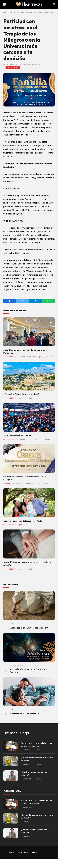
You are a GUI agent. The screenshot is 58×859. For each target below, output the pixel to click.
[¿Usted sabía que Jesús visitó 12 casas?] (29, 605)
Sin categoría (13, 68)
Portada (6, 12)
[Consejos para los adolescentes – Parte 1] (29, 502)
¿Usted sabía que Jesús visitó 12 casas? (29, 627)
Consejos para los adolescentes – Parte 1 (23, 520)
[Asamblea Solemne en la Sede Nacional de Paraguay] (29, 331)
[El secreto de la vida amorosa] (29, 691)
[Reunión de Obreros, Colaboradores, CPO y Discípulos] (29, 458)
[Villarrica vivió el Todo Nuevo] (29, 417)
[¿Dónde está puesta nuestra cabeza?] (10, 775)
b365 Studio (44, 852)
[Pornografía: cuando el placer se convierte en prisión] (10, 746)
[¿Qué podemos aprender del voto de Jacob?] (10, 761)
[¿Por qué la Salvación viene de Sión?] (29, 376)
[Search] (53, 4)
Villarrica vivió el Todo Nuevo (17, 435)
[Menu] (4, 4)
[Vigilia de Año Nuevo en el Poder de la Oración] (29, 647)
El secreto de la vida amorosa (24, 713)
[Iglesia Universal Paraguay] (29, 4)
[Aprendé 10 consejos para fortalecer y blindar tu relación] (29, 543)
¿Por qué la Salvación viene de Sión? (21, 394)
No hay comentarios (31, 65)
